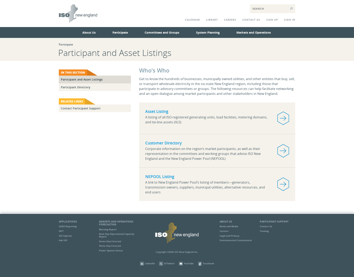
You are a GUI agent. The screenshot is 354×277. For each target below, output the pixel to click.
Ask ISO (63, 240)
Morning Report (108, 229)
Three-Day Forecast (110, 245)
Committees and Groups (162, 32)
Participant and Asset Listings (82, 79)
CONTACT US (251, 20)
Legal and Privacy (229, 235)
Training (264, 231)
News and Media (229, 226)
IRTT (61, 231)
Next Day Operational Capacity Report (116, 235)
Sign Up (272, 20)
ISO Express (65, 235)
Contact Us (266, 226)
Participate (120, 32)
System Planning (208, 32)
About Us (89, 32)
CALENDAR (192, 20)
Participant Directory (75, 87)
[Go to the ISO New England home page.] (78, 25)
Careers (230, 20)
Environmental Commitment (236, 240)
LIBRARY (212, 20)
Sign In (289, 20)
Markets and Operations (253, 32)
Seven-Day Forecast (110, 241)
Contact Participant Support (81, 108)
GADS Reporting (68, 226)
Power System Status (111, 250)
